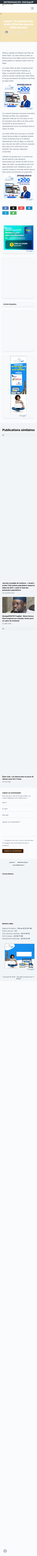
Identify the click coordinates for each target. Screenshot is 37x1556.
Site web (5, 815)
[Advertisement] (18, 279)
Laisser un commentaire (12, 851)
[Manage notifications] (5, 1550)
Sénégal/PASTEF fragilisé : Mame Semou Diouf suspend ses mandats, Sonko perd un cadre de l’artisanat (18, 618)
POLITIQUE (18, 34)
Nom (4, 802)
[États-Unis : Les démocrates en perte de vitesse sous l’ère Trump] (18, 701)
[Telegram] (5, 213)
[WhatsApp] (13, 213)
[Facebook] (5, 208)
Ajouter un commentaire (11, 822)
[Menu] (32, 8)
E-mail (5, 809)
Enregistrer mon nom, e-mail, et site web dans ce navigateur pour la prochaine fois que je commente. (17, 843)
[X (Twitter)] (13, 208)
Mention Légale (23, 862)
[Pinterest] (21, 208)
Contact (12, 862)
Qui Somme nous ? (18, 865)
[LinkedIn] (29, 208)
